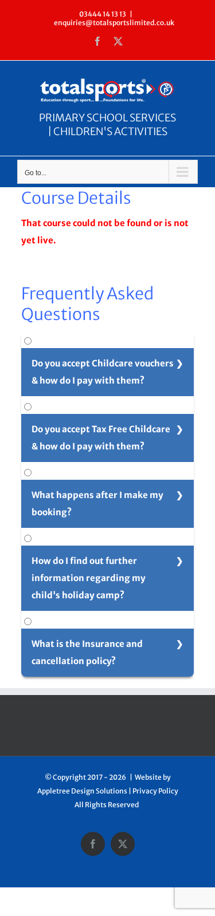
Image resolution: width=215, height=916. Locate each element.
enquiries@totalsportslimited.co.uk (114, 22)
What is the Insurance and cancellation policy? (87, 652)
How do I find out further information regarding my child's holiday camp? (89, 578)
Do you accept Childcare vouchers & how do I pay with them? (103, 372)
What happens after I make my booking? (97, 503)
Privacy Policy (155, 791)
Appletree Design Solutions (82, 791)
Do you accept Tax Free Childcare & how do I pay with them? (101, 438)
